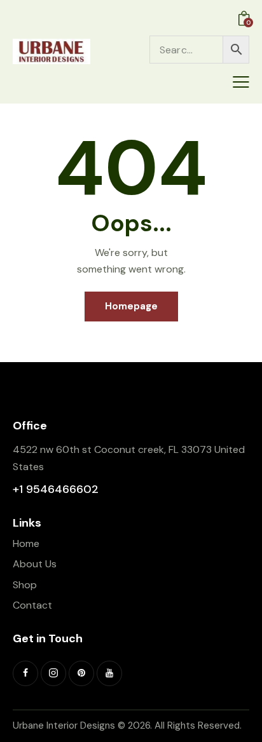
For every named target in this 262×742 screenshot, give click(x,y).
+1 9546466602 (56, 489)
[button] (241, 82)
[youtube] (109, 673)
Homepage (131, 306)
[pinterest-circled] (81, 673)
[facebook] (25, 673)
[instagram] (53, 673)
